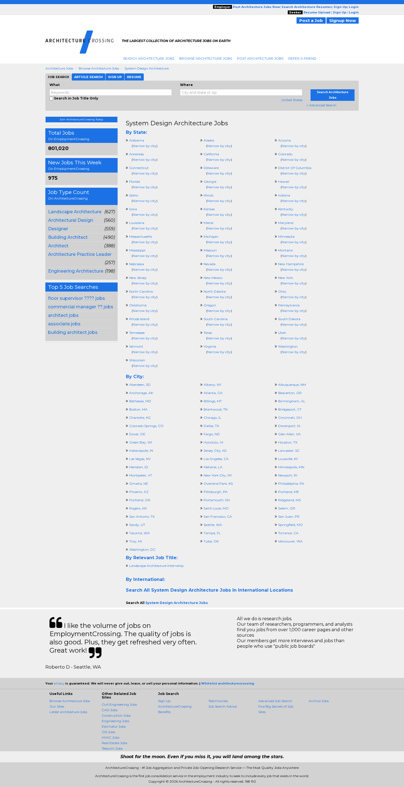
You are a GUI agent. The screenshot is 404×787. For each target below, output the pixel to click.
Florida (134, 181)
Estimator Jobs (114, 726)
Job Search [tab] (58, 77)
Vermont (136, 346)
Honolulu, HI (213, 442)
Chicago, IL (212, 417)
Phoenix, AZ (138, 492)
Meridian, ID (138, 467)
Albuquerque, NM (292, 385)
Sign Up (164, 701)
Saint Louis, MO (216, 508)
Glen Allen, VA (289, 434)
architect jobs (63, 315)
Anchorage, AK (141, 393)
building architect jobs (73, 332)
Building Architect (68, 237)
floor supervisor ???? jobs (76, 298)
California (211, 154)
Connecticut (139, 168)
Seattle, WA (213, 525)
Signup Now (342, 20)
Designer (58, 228)
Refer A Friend (302, 58)
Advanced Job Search (275, 701)
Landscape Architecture (74, 211)
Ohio (282, 291)
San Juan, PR (289, 516)
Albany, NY (212, 385)
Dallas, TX (211, 426)
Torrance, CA (288, 533)
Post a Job (311, 20)
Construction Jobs (116, 715)
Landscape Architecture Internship (156, 566)
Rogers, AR (138, 508)
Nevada (209, 264)
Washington (288, 346)
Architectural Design (70, 220)
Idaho (133, 195)
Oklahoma (137, 305)
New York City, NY (218, 475)
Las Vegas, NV (140, 459)
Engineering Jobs (115, 721)
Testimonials (218, 701)
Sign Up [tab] (115, 77)
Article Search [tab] (88, 77)
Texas (208, 333)
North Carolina (141, 291)
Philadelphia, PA (291, 483)
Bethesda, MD (140, 401)
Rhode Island (139, 319)
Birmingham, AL (291, 401)
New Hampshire (291, 264)
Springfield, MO (290, 525)
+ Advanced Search (321, 105)
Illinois (208, 195)
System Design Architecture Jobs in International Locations (222, 590)
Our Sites (56, 706)
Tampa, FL (212, 533)
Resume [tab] (134, 77)
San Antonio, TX (142, 516)
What (54, 85)
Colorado (285, 154)
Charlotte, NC (140, 417)
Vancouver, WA (290, 541)
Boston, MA (138, 409)
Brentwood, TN (216, 409)
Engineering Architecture (75, 271)
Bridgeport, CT (289, 409)
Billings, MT (213, 401)
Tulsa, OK (211, 541)
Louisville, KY (288, 459)
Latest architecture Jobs (68, 712)
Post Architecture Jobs (260, 58)
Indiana (284, 195)
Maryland (285, 223)
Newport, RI (287, 475)
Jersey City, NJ (215, 450)
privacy (59, 683)
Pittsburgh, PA (216, 492)
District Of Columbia (294, 168)
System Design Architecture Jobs (177, 123)
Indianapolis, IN (141, 450)
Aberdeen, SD (140, 385)
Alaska (209, 140)
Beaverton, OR (290, 393)
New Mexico (213, 278)
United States (291, 100)
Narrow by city (144, 146)
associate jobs (64, 323)
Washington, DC (142, 549)
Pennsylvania (289, 305)
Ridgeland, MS (289, 500)
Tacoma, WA (139, 533)
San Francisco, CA (218, 516)
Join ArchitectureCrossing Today (81, 119)
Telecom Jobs (112, 748)
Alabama (136, 140)
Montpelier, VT (140, 475)
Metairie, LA (213, 467)
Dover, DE (137, 434)
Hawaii (283, 181)
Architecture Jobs (59, 68)
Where (186, 85)
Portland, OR (139, 500)
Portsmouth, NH (217, 500)
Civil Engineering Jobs (119, 704)
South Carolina (216, 319)
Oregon (210, 305)
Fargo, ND (212, 434)
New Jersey (138, 278)
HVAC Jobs (110, 737)
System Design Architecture (146, 68)
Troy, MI (135, 541)
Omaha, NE (138, 483)
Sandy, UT (137, 525)
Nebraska (136, 264)
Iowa (133, 209)
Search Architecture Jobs (148, 58)
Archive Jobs (319, 701)
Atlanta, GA (213, 393)
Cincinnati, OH (290, 417)
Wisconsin (137, 360)
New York (285, 278)
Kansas (209, 209)
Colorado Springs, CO (146, 426)
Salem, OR (286, 508)
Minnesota (286, 236)
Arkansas (136, 154)
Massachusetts (140, 236)
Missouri (210, 250)
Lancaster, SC (289, 450)
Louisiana (136, 223)
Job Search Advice (222, 706)
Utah (282, 333)
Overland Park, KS (218, 483)
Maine (208, 223)
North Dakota (215, 291)
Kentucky (285, 209)
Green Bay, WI (140, 442)
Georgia (210, 181)
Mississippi (137, 250)
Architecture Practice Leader (80, 254)
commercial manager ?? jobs (80, 306)
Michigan (211, 236)
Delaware (211, 168)
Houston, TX (287, 442)
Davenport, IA (289, 426)
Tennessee (137, 333)
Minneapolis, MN (291, 467)
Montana (285, 250)
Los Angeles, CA (216, 459)
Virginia (210, 346)
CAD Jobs (109, 710)
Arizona (284, 140)
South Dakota (289, 319)
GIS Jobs (108, 732)
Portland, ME (288, 492)
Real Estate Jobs (114, 743)
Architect (58, 245)
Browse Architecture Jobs (205, 58)
